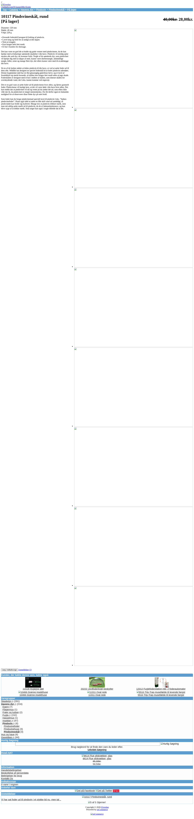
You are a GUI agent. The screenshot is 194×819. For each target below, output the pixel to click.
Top (5, 9)
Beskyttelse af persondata (15, 773)
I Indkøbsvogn (7, 7)
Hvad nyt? (7, 752)
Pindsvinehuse (11, 729)
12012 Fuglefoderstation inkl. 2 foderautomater (161, 689)
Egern (6, 707)
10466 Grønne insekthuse (33, 695)
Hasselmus (8, 718)
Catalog (13, 9)
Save (117, 791)
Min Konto (26, 7)
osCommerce (102, 809)
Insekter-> (8, 720)
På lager (71, 9)
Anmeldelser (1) (25, 670)
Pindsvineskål (57, 9)
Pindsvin (41, 9)
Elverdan (105, 807)
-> (8, 704)
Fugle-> (7, 715)
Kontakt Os (7, 778)
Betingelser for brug (11, 775)
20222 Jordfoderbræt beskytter (97, 689)
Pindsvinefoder (12, 726)
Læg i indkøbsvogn (9, 670)
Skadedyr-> (7, 701)
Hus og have (8, 734)
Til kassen (17, 7)
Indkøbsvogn (8, 781)
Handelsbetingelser (11, 770)
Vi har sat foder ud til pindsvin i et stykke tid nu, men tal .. (31, 799)
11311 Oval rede (97, 695)
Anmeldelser (8, 793)
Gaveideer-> (7, 737)
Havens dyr (27, 9)
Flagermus (8, 709)
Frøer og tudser (11, 712)
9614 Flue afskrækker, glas (97, 758)
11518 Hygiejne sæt (33, 689)
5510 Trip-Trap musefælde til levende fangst (161, 695)
